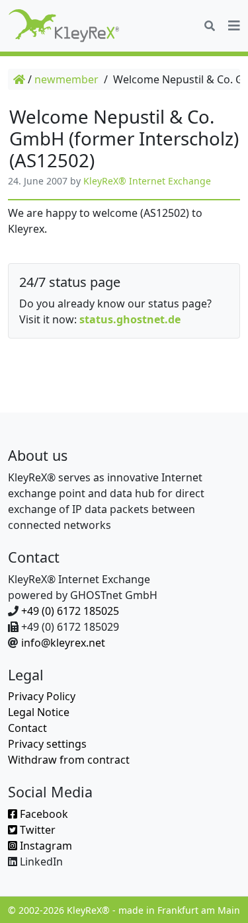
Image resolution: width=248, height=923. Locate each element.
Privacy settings (47, 744)
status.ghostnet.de (130, 319)
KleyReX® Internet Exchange (147, 181)
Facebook (42, 814)
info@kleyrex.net (63, 642)
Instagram (44, 845)
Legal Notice (38, 712)
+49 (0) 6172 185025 (70, 611)
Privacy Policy (41, 696)
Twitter (36, 830)
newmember (66, 79)
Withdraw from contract (69, 759)
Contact (27, 728)
